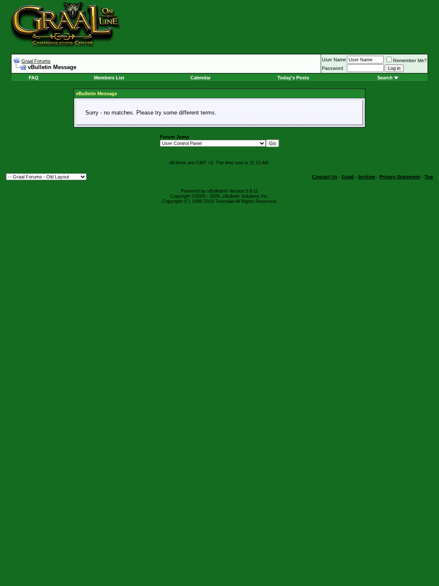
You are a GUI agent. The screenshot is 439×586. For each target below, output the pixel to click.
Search (385, 77)
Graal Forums (36, 60)
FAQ (34, 77)
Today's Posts (293, 77)
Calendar (200, 77)
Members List (109, 77)
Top (428, 176)
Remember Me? (410, 60)
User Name (334, 59)
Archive (366, 176)
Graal (348, 176)
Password (332, 68)
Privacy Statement (399, 176)
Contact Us (324, 176)
